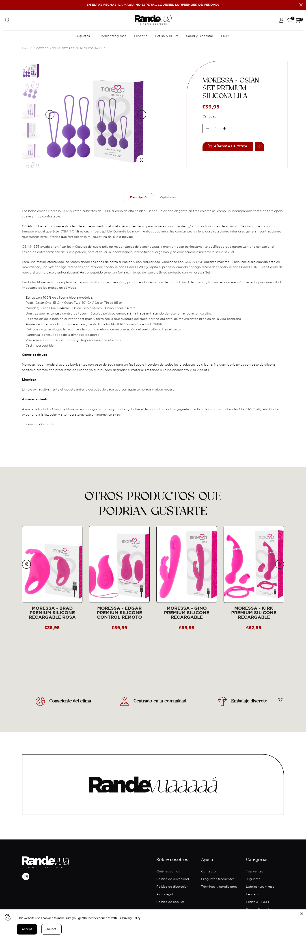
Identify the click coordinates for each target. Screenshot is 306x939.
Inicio (25, 48)
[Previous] (49, 114)
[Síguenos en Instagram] (26, 876)
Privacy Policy (131, 918)
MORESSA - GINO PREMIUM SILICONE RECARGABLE (186, 612)
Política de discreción (172, 886)
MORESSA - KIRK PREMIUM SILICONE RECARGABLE (253, 612)
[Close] (301, 914)
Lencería (140, 36)
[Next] (141, 114)
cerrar (5, 5)
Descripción (139, 197)
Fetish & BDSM (166, 36)
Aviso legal (164, 894)
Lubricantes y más (112, 36)
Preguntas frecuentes (218, 879)
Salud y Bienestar (199, 36)
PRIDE (226, 36)
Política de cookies (170, 902)
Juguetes (82, 36)
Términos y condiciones (219, 886)
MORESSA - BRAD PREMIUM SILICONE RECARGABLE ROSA (52, 612)
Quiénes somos (168, 871)
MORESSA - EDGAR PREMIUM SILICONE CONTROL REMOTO (119, 612)
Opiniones (168, 197)
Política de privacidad (172, 879)
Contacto (208, 871)
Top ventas (254, 871)
